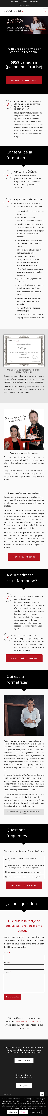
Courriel (7, 962)
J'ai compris (13, 1112)
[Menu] (38, 11)
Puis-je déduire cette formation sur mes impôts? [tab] (24, 877)
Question (7, 972)
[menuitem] (15, 1)
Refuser (23, 1112)
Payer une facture (24, 5)
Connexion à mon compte (30, 1)
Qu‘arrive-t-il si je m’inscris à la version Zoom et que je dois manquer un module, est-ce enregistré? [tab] (26, 866)
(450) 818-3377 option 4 (27, 1021)
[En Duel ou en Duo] (20, 11)
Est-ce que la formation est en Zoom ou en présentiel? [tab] (22, 859)
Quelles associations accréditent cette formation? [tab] (24, 872)
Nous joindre (15, 1)
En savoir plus (35, 1112)
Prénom (7, 953)
